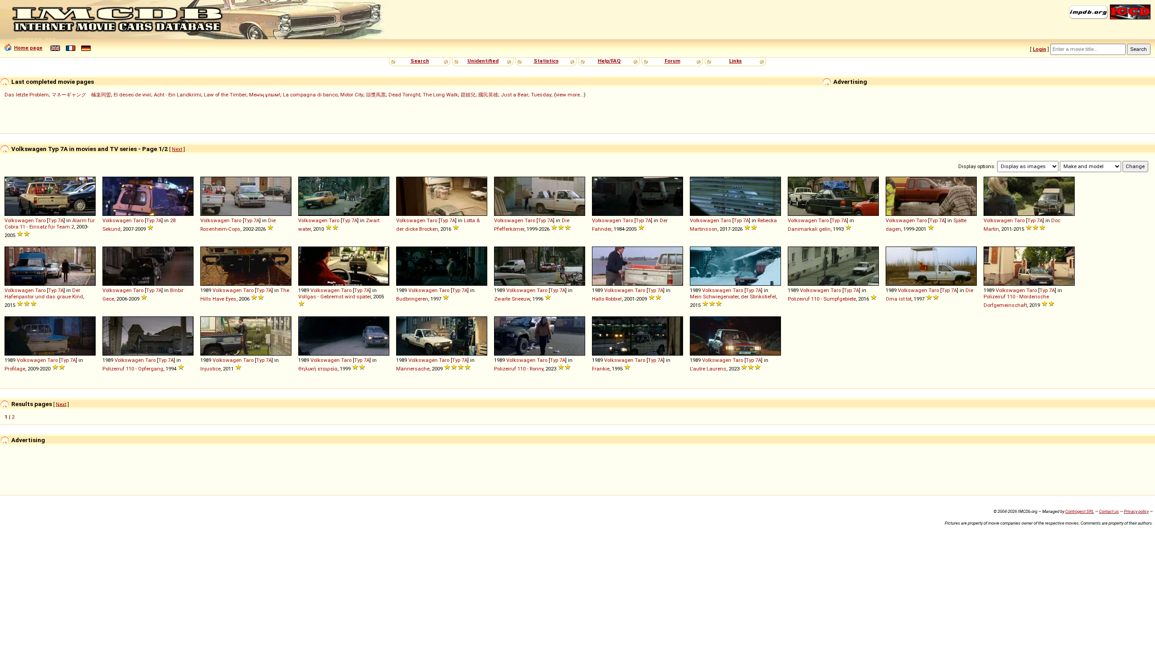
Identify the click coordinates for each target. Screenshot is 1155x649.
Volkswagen (19, 220)
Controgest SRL (1079, 511)
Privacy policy (1136, 511)
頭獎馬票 (376, 94)
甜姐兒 (468, 94)
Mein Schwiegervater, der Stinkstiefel (733, 296)
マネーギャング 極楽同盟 (81, 94)
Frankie (601, 369)
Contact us (1109, 511)
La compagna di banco (310, 94)
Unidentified (483, 61)
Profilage (15, 369)
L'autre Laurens (708, 369)
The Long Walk (440, 94)
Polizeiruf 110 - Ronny (518, 369)
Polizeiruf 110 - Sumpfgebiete (822, 299)
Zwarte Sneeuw (512, 299)
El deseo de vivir (132, 94)
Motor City (351, 94)
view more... (570, 94)
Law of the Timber (225, 94)
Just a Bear (514, 94)
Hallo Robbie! (607, 299)
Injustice (210, 369)
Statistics (546, 61)
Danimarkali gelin (809, 229)
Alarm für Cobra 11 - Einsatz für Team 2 (50, 223)
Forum (672, 61)
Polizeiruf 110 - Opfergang (132, 369)
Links (735, 61)
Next (177, 149)
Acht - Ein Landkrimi (177, 94)
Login (1039, 49)
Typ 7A (56, 220)
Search (420, 61)
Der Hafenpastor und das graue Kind (44, 293)
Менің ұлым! (264, 94)
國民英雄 (488, 94)
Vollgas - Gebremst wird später (334, 296)
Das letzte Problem (27, 94)
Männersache (413, 369)
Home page (28, 48)
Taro (40, 220)
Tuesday (541, 94)
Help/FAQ (609, 61)
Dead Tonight (404, 94)
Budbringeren (412, 299)
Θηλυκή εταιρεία (317, 369)
